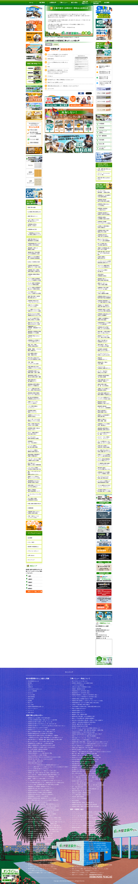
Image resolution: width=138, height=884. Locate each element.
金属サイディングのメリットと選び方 (33, 402)
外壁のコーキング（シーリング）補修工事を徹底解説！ (84, 736)
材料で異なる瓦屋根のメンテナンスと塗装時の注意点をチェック (86, 749)
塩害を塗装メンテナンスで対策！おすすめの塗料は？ (40, 835)
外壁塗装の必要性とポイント (78, 710)
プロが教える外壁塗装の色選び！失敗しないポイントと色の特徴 (42, 719)
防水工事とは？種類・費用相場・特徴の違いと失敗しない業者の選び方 (44, 825)
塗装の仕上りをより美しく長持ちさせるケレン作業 (34, 323)
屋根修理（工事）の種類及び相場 (33, 248)
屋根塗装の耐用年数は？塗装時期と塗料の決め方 (104, 429)
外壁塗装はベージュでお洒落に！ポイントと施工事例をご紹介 (42, 862)
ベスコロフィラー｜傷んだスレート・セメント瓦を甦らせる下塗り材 (87, 819)
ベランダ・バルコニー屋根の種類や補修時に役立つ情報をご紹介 (42, 823)
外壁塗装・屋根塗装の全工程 (78, 689)
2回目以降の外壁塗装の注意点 (102, 275)
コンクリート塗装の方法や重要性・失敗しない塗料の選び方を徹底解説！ (88, 785)
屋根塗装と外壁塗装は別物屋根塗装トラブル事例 (34, 332)
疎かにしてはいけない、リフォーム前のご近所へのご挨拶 (41, 741)
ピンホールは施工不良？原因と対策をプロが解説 (34, 319)
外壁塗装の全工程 (32, 229)
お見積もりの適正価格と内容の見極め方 (104, 226)
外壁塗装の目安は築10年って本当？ (32, 225)
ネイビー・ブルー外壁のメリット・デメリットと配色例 (40, 855)
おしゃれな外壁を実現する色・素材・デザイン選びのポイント (42, 853)
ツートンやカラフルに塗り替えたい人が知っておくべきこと (105, 83)
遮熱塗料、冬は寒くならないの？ (79, 853)
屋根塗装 (34, 73)
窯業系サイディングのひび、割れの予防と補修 (104, 336)
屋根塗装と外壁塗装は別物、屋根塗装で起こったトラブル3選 (41, 798)
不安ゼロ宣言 (31, 698)
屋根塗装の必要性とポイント (78, 712)
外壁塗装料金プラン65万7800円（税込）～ (81, 690)
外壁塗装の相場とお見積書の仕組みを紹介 (104, 218)
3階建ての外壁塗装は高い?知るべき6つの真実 (104, 248)
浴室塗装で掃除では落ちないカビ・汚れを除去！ (83, 781)
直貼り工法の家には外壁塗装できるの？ (102, 341)
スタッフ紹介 (31, 542)
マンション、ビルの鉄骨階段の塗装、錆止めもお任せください (86, 775)
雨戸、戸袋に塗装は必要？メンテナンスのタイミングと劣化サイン (87, 786)
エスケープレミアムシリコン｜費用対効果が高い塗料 (84, 823)
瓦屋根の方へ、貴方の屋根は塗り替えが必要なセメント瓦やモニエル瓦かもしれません (91, 751)
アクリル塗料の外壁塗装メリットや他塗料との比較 (34, 279)
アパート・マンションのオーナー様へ (104, 174)
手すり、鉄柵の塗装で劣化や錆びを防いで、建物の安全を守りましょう (88, 777)
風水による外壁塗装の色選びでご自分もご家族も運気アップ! (41, 731)
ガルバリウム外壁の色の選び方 (102, 270)
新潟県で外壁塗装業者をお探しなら (36, 706)
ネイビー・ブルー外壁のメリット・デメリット (104, 437)
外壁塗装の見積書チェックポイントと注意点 (104, 222)
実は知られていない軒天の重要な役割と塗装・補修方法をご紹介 (86, 757)
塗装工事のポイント (33, 216)
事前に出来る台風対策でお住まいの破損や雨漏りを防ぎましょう (42, 843)
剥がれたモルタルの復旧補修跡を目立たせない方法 (34, 314)
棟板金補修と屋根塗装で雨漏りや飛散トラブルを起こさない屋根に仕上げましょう (46, 821)
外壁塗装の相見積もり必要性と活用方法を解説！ (104, 213)
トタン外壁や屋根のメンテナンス (33, 407)
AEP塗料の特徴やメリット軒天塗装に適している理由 (104, 490)
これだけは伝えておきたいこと (35, 689)
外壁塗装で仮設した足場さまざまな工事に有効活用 (104, 310)
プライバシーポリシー (33, 551)
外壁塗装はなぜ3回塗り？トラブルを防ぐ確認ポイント (40, 790)
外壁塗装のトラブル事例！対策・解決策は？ (104, 424)
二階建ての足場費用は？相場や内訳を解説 (104, 319)
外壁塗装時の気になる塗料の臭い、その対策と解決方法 (40, 743)
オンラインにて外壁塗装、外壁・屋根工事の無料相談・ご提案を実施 (87, 730)
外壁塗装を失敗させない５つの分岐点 (104, 204)
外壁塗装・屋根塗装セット (34, 77)
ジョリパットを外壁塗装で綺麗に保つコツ (104, 367)
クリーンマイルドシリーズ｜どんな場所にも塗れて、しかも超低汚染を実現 (89, 839)
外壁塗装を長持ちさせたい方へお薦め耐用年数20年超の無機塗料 (86, 862)
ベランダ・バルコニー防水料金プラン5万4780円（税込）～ (85, 696)
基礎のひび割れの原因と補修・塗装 (102, 420)
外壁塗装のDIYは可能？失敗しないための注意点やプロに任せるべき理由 (44, 757)
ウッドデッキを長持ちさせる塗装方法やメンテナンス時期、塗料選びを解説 (89, 779)
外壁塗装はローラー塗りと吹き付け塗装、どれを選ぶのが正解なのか (43, 806)
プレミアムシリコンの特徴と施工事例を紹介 (103, 477)
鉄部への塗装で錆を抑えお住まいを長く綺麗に (34, 424)
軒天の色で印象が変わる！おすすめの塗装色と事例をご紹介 (85, 759)
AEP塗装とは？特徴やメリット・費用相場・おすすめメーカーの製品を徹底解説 (90, 851)
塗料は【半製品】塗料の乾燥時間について (34, 490)
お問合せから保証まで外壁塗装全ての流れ (81, 687)
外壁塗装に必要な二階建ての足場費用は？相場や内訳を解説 (85, 806)
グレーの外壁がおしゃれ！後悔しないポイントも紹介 (104, 442)
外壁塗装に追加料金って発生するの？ (102, 209)
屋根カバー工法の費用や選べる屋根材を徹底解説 (34, 257)
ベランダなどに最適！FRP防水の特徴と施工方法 (34, 468)
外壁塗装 (34, 68)
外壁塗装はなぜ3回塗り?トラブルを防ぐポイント (34, 341)
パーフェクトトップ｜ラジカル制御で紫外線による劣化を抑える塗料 (87, 812)
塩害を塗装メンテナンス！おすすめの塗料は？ (34, 486)
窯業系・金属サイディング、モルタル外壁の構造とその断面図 (42, 813)
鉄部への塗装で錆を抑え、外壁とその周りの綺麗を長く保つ (85, 773)
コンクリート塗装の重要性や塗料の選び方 (33, 451)
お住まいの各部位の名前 (34, 261)
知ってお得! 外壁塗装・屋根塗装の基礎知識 (37, 749)
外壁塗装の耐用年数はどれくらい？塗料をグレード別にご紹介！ (42, 770)
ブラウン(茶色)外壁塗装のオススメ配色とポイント (104, 459)
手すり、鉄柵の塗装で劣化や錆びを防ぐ (33, 433)
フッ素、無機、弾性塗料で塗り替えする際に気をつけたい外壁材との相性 (44, 817)
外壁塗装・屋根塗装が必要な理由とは (36, 751)
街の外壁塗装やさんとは (33, 681)
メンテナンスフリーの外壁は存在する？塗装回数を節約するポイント (43, 764)
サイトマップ (31, 559)
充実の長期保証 (31, 696)
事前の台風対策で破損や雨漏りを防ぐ (102, 411)
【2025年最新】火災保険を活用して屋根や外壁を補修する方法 (86, 706)
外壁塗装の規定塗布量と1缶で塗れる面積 (104, 376)
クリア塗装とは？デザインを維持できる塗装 (34, 292)
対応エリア (30, 702)
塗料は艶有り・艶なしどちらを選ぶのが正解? (103, 345)
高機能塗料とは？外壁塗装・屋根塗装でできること (34, 328)
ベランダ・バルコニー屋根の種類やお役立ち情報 (34, 459)
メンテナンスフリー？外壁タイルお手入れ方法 (104, 354)
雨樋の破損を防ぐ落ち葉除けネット (32, 380)
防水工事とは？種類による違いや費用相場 (34, 464)
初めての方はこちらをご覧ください (80, 681)
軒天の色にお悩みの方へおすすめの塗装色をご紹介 (34, 358)
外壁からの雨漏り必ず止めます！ (79, 708)
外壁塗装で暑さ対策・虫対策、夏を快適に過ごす (83, 802)
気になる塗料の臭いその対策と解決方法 (102, 244)
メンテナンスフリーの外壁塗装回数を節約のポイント (104, 262)
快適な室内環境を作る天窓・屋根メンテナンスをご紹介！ (85, 761)
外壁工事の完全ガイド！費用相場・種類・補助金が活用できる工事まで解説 (45, 739)
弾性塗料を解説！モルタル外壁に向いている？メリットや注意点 (42, 868)
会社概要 (106, 2)
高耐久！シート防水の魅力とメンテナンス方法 (34, 477)
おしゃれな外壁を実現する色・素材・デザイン (104, 433)
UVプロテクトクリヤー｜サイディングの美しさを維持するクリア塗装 (87, 833)
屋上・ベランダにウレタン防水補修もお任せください (34, 473)
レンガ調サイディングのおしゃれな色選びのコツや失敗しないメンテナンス (45, 780)
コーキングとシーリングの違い (34, 494)
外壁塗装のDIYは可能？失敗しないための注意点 (104, 328)
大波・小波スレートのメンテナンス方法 (33, 516)
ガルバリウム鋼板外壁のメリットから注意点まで (104, 266)
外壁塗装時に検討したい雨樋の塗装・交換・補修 (34, 371)
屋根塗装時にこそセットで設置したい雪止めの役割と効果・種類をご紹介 (88, 767)
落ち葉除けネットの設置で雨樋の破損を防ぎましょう (84, 769)
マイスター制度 (31, 694)
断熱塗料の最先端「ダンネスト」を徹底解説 (104, 407)
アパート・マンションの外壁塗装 (79, 798)
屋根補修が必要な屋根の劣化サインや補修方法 (34, 385)
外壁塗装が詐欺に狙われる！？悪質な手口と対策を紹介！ (41, 794)
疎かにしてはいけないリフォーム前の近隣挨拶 (104, 240)
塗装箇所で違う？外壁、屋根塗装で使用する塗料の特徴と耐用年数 (87, 855)
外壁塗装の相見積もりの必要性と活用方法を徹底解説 (40, 792)
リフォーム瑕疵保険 (32, 690)
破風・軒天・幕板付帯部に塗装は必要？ (33, 345)
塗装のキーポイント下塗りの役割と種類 (102, 284)
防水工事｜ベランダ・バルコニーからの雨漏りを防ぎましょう (86, 728)
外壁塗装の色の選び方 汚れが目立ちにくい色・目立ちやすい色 (42, 723)
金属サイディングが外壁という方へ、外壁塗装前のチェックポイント (87, 874)
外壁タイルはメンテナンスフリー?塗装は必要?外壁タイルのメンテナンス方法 (89, 743)
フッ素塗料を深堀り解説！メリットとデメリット (104, 464)
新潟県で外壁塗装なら (33, 546)
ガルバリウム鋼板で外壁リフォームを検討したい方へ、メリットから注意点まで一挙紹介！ (48, 766)
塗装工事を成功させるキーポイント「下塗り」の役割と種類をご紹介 (87, 866)
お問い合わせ (31, 555)
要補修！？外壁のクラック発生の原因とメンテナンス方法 (41, 778)
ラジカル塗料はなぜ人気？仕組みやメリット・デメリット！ (41, 870)
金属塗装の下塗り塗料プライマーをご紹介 (103, 288)
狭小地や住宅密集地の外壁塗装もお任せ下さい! (34, 398)
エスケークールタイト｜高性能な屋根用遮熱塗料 (83, 825)
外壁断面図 (30, 508)
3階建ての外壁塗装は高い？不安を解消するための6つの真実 (41, 745)
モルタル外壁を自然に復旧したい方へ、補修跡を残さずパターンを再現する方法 (46, 782)
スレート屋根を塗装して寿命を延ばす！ (81, 794)
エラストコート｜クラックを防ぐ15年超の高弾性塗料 (84, 831)
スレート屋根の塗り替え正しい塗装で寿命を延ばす (34, 389)
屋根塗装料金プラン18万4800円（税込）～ (81, 692)
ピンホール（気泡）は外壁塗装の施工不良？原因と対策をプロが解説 (43, 784)
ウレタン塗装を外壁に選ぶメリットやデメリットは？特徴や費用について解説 (89, 847)
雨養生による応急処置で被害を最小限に (104, 415)
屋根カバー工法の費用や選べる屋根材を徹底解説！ (83, 718)
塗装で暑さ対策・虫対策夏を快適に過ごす (34, 297)
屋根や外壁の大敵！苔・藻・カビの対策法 (103, 385)
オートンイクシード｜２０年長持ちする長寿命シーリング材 (85, 841)
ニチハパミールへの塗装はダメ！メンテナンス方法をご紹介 (41, 839)
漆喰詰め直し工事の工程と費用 (102, 363)
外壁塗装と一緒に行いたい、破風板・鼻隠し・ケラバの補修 (85, 755)
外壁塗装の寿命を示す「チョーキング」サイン (34, 301)
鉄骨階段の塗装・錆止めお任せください (34, 429)
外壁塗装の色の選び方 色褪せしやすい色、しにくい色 (40, 721)
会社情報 (30, 700)
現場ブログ (30, 685)
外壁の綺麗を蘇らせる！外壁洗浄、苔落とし (104, 380)
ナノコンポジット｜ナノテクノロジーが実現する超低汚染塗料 (86, 829)
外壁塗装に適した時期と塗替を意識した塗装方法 (34, 270)
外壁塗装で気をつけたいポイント (34, 336)
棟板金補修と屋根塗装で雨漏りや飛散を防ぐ (34, 455)
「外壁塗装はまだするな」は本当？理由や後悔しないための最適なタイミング (45, 737)
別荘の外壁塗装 (75, 800)
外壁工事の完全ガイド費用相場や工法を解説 (33, 240)
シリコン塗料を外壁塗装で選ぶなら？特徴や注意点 (34, 288)
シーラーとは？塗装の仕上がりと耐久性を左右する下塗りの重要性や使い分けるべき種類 (92, 864)
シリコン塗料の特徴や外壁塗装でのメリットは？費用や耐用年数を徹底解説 (89, 843)
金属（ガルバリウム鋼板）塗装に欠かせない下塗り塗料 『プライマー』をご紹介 (90, 868)
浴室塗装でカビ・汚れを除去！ (33, 442)
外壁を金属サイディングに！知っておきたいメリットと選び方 (86, 737)
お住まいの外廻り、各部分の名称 (35, 761)
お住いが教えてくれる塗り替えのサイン (33, 220)
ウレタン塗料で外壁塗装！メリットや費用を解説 (34, 284)
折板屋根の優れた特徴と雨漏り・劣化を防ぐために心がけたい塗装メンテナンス (90, 741)
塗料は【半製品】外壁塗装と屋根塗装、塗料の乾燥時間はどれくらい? (44, 804)
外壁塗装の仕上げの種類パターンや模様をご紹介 (104, 473)
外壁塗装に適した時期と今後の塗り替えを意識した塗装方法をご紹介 (43, 772)
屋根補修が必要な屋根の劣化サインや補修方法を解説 (84, 771)
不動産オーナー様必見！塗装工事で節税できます (104, 306)
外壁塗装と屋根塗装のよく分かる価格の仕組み (82, 683)
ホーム (31, 2)
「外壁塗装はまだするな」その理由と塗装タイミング (34, 233)
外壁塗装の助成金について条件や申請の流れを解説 (83, 732)
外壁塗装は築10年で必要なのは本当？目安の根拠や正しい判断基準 (43, 735)
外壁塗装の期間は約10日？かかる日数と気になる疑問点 (40, 733)
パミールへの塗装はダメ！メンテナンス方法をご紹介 (104, 398)
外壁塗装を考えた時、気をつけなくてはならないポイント (41, 788)
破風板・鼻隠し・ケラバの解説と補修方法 (34, 349)
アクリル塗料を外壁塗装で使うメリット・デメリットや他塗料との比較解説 (89, 845)
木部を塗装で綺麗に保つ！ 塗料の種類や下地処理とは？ (40, 837)
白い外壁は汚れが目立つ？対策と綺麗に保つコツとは (104, 451)
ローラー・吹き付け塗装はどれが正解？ (102, 371)
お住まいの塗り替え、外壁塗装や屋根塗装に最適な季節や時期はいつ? (44, 774)
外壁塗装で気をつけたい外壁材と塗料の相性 (34, 512)
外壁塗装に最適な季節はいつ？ (34, 275)
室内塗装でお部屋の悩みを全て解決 (80, 726)
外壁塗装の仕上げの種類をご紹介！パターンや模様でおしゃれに (42, 872)
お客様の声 (53, 2)
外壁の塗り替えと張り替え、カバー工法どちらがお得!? (40, 759)
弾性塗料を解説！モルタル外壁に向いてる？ (104, 468)
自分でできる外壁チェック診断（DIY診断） (38, 755)
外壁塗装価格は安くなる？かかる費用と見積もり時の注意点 (85, 702)
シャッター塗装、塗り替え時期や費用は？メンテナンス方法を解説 (87, 783)
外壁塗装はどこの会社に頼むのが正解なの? (37, 802)
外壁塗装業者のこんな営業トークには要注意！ (104, 323)
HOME (46, 37)
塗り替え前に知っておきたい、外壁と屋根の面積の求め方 (41, 812)
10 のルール (30, 692)
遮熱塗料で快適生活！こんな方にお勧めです (82, 827)
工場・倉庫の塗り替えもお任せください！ (104, 169)
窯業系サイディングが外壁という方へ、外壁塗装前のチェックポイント (88, 872)
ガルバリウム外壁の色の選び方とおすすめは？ (38, 768)
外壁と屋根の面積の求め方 (34, 503)
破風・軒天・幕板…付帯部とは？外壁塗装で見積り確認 (84, 753)
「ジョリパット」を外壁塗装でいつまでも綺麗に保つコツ (41, 815)
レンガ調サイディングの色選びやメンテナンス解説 (34, 310)
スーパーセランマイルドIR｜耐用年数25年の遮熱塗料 (84, 817)
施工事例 (42, 2)
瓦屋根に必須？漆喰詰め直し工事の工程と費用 (82, 747)
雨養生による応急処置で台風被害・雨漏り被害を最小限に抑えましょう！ (44, 845)
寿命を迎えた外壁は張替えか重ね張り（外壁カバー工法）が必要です (87, 720)
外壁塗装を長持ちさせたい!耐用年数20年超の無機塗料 (104, 297)
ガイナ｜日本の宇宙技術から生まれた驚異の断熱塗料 (84, 837)
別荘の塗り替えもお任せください (104, 178)
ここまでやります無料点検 (78, 685)
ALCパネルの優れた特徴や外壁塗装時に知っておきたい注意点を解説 (43, 810)
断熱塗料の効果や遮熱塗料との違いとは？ (104, 402)
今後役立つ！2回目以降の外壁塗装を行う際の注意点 (83, 722)
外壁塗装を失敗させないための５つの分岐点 (38, 727)
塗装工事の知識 (31, 207)
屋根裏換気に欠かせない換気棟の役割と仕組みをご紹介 (40, 833)
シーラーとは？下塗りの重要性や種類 (103, 292)
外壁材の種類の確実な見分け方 (101, 257)
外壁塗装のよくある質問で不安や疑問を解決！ (104, 196)
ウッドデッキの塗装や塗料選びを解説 (33, 437)
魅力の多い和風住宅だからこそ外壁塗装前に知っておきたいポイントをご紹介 (89, 745)
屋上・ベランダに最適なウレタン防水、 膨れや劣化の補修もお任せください (45, 829)
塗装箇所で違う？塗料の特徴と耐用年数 (103, 279)
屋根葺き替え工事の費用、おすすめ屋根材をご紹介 (83, 716)
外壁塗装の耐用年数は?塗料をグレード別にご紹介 (34, 266)
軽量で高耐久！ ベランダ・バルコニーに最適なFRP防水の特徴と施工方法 (44, 827)
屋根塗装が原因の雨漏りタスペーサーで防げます (34, 393)
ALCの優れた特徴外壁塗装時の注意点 (33, 499)
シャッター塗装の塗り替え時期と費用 (33, 446)
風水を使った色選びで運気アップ (104, 67)
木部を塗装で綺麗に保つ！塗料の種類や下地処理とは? (104, 393)
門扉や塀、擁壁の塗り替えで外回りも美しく (82, 724)
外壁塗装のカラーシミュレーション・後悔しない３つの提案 (41, 729)
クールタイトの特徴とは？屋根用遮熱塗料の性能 (104, 481)
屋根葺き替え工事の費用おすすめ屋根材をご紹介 (34, 253)
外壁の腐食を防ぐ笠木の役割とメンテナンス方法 (34, 367)
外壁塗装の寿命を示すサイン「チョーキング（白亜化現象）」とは (43, 776)
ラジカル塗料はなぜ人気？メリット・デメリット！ (104, 486)
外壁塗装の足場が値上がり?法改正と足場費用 (104, 314)
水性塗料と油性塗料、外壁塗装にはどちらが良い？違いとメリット (87, 860)
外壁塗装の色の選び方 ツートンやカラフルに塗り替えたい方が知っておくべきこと (46, 725)
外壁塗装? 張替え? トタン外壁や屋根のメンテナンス (84, 739)
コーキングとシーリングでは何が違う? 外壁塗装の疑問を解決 (42, 808)
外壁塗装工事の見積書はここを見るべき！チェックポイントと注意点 (87, 700)
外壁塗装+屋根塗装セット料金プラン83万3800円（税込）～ (85, 694)
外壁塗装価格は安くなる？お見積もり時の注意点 (34, 244)
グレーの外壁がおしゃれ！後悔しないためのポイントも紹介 (41, 857)
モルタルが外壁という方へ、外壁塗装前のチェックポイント (85, 870)
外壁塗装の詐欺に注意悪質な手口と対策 (103, 231)
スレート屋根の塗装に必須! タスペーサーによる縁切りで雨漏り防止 (43, 800)
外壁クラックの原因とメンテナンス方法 (33, 305)
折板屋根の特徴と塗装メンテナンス (32, 411)
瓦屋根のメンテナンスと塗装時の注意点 (34, 415)
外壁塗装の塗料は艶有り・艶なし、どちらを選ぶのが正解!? (85, 859)
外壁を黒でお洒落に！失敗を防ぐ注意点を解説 (104, 446)
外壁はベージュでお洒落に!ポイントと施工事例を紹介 (104, 455)
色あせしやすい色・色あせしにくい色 (104, 77)
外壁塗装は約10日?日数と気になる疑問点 (103, 235)
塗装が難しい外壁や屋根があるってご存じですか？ (104, 332)
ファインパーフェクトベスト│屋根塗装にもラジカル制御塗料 (86, 813)
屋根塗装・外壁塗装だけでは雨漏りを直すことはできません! (41, 747)
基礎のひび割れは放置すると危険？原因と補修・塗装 (40, 847)
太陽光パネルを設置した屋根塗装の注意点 (104, 389)
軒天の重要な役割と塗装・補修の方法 (33, 354)
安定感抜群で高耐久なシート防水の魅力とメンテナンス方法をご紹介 (43, 831)
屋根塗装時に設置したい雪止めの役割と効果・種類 (34, 376)
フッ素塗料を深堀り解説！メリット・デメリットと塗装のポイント (43, 866)
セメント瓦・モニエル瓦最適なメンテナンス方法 (34, 420)
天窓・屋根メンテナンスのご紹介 (33, 363)
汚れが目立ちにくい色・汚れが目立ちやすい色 (105, 72)
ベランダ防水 (34, 81)
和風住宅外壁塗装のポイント (102, 358)
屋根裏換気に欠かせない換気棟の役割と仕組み (34, 481)
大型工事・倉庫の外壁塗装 (78, 796)
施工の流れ (74, 2)
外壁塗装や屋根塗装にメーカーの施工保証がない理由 (104, 301)
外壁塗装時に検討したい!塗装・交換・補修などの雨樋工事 (85, 765)
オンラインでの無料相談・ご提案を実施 (104, 191)
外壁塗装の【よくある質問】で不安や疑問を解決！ (39, 717)
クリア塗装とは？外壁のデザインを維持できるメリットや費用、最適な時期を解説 (90, 849)
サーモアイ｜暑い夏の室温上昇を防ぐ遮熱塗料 (82, 815)
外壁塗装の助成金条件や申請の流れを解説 (104, 200)
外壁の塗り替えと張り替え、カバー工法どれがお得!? (104, 253)
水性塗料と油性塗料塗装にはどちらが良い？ (104, 350)
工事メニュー (63, 2)
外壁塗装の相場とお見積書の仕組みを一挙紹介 (82, 698)
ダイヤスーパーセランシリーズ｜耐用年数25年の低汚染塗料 (85, 821)
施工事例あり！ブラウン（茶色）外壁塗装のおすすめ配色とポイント (43, 864)
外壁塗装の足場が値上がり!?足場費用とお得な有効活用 (84, 804)
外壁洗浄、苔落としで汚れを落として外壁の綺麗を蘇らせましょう (87, 788)
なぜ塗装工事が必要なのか (34, 211)
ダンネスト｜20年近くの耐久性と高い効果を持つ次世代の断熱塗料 (87, 835)
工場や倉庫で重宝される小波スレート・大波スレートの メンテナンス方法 (44, 819)
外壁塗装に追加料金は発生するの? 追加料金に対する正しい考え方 (87, 734)
